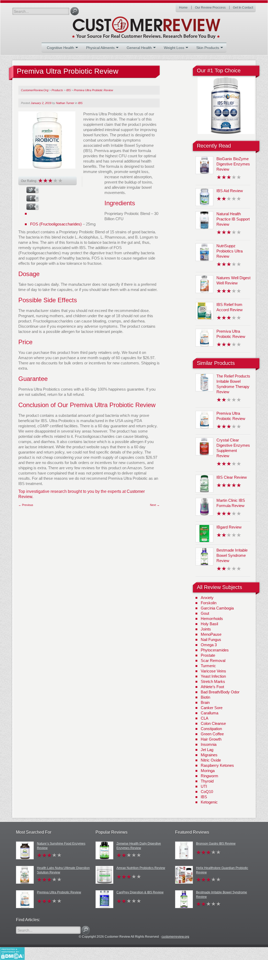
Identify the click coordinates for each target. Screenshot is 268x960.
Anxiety (207, 597)
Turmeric (208, 666)
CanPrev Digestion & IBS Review (140, 892)
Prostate (208, 655)
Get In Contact (243, 7)
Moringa (208, 770)
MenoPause (211, 634)
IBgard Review (229, 527)
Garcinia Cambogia (217, 608)
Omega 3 (209, 645)
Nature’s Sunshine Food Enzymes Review (61, 846)
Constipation (211, 728)
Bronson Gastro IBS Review (216, 843)
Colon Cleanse (213, 723)
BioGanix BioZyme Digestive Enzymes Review (233, 164)
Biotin (205, 697)
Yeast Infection (213, 676)
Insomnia (208, 744)
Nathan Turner (65, 103)
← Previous (25, 504)
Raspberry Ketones (217, 765)
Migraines (209, 755)
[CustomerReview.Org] (155, 25)
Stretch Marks (213, 681)
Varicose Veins (213, 671)
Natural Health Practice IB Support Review (233, 219)
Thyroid (207, 781)
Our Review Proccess (210, 7)
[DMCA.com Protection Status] (12, 953)
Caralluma (209, 713)
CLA (204, 718)
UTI (204, 786)
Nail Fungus (211, 639)
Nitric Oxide (211, 760)
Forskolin (208, 603)
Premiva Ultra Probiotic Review (59, 892)
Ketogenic (209, 802)
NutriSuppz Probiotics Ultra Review (229, 251)
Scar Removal (213, 660)
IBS (80, 103)
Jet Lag (207, 749)
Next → (155, 504)
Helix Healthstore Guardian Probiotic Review (222, 870)
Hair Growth (211, 739)
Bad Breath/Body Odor (220, 692)
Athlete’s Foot (212, 686)
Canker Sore (211, 707)
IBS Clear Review (231, 477)
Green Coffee (212, 734)
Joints (206, 629)
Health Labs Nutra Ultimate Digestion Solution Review (63, 870)
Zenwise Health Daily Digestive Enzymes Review (138, 846)
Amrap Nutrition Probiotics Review (140, 868)
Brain (205, 702)
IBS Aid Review (229, 190)
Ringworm (209, 776)
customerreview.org (175, 937)
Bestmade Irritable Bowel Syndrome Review (232, 555)
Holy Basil (209, 624)
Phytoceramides (215, 650)
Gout (205, 613)
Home (183, 7)
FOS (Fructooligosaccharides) (56, 224)
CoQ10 (207, 791)
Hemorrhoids (212, 618)
